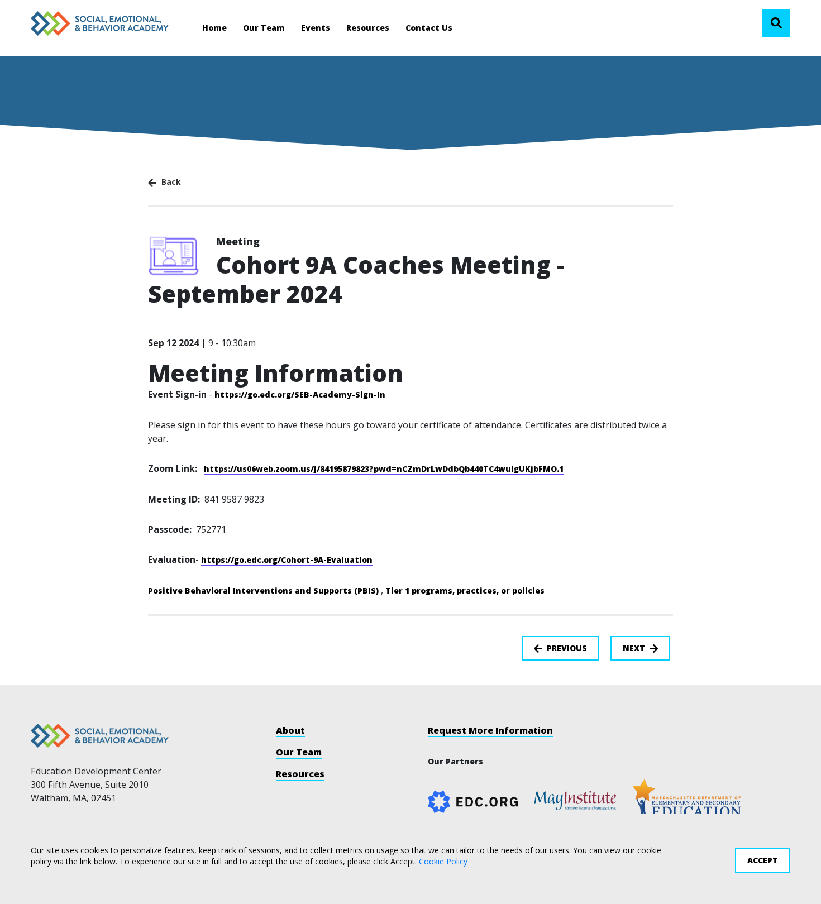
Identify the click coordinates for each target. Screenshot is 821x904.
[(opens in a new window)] (574, 799)
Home (214, 27)
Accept (762, 860)
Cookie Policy (443, 860)
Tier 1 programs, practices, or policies (465, 590)
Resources (367, 27)
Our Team (264, 27)
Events (315, 27)
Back (170, 181)
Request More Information (490, 730)
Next (634, 648)
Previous (567, 648)
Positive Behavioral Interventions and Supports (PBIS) (263, 590)
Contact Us (428, 27)
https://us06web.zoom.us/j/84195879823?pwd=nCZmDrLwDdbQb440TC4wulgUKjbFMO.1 (384, 468)
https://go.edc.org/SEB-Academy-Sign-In (299, 394)
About (290, 730)
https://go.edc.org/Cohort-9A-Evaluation (287, 559)
